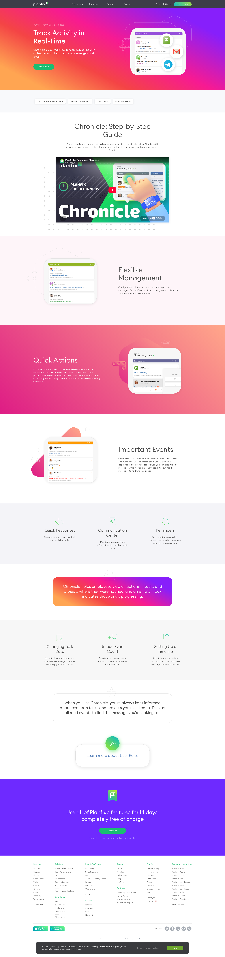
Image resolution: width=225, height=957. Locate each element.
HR (86, 875)
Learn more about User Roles (113, 755)
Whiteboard (60, 879)
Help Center (122, 875)
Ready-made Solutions (64, 891)
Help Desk (89, 885)
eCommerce (60, 905)
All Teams (89, 894)
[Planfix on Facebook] (172, 928)
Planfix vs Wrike (178, 892)
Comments (38, 892)
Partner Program (124, 899)
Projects (36, 872)
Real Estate (60, 908)
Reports (36, 889)
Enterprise (89, 905)
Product (88, 882)
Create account (153, 889)
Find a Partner (123, 896)
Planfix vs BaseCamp (180, 899)
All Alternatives (178, 904)
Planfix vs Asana (178, 872)
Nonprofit (89, 915)
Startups (89, 908)
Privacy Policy (105, 939)
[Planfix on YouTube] (183, 928)
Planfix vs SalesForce (180, 889)
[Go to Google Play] (57, 928)
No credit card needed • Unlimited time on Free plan (112, 838)
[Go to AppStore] (40, 928)
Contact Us (122, 868)
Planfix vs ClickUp (179, 875)
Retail (57, 901)
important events (123, 101)
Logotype (151, 898)
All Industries (60, 917)
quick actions (102, 101)
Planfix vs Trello (178, 885)
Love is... (150, 901)
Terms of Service (90, 939)
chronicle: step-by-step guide (50, 101)
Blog (119, 879)
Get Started (182, 4)
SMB (87, 911)
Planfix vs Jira (177, 879)
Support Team (61, 885)
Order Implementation (126, 892)
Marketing (89, 868)
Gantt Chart (38, 879)
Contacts (37, 885)
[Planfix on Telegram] (189, 928)
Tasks (35, 882)
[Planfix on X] (178, 928)
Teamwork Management (95, 879)
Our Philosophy (153, 868)
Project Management (64, 868)
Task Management (63, 872)
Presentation (152, 872)
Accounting (60, 911)
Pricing (149, 882)
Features (150, 875)
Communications (62, 882)
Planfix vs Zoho (178, 868)
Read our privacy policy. (148, 948)
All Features (38, 904)
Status (139, 939)
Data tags (37, 896)
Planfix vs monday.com (181, 882)
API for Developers (125, 903)
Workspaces (38, 899)
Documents (152, 885)
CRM (57, 875)
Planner (36, 875)
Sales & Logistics (92, 872)
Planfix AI (37, 868)
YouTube (120, 882)
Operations (90, 889)
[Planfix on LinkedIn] (166, 928)
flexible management (80, 101)
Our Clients (151, 879)
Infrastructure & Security (123, 939)
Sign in (149, 892)
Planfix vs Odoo (178, 896)
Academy (121, 872)
